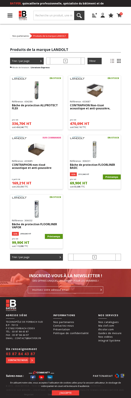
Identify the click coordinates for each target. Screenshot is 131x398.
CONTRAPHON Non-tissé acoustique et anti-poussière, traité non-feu (90, 107)
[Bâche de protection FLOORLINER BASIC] (94, 149)
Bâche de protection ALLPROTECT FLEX (35, 107)
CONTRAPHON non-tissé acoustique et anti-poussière (32, 166)
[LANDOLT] (19, 78)
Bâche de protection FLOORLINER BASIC (92, 166)
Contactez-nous (63, 325)
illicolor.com (106, 329)
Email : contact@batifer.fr (23, 338)
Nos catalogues (108, 322)
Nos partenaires (20, 35)
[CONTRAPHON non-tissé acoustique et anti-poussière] (36, 149)
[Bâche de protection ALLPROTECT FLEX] (36, 90)
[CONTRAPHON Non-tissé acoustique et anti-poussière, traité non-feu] (94, 90)
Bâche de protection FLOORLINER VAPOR (34, 226)
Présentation (61, 329)
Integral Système (109, 340)
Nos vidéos (105, 336)
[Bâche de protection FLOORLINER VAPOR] (36, 209)
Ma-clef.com (106, 325)
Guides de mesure (110, 333)
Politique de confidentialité (71, 333)
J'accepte (66, 392)
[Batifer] (23, 15)
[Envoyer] (101, 289)
